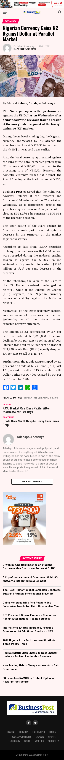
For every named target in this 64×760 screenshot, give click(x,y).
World (27, 741)
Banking (11, 732)
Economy (23, 732)
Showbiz (40, 736)
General (53, 732)
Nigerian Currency (46, 398)
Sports (52, 736)
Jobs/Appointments (21, 736)
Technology (14, 741)
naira (28, 398)
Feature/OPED (38, 732)
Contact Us (53, 741)
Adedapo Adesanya (26, 49)
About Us (39, 741)
